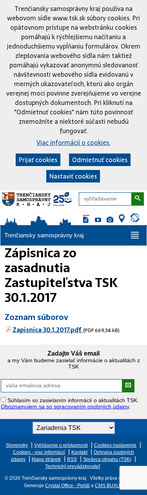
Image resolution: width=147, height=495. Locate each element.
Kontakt (79, 452)
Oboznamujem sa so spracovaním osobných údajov (65, 406)
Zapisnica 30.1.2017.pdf (48, 330)
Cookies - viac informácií (39, 452)
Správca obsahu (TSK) (107, 459)
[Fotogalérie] (110, 220)
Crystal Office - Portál (67, 485)
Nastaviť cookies (73, 176)
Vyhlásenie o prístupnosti (61, 445)
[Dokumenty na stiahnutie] (86, 220)
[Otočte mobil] (135, 218)
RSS (72, 459)
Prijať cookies (38, 160)
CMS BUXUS (109, 485)
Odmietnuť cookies (99, 160)
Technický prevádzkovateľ (72, 466)
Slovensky (17, 445)
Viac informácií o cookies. (73, 142)
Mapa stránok (46, 459)
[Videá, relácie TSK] (98, 220)
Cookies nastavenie (115, 445)
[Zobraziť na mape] (122, 218)
